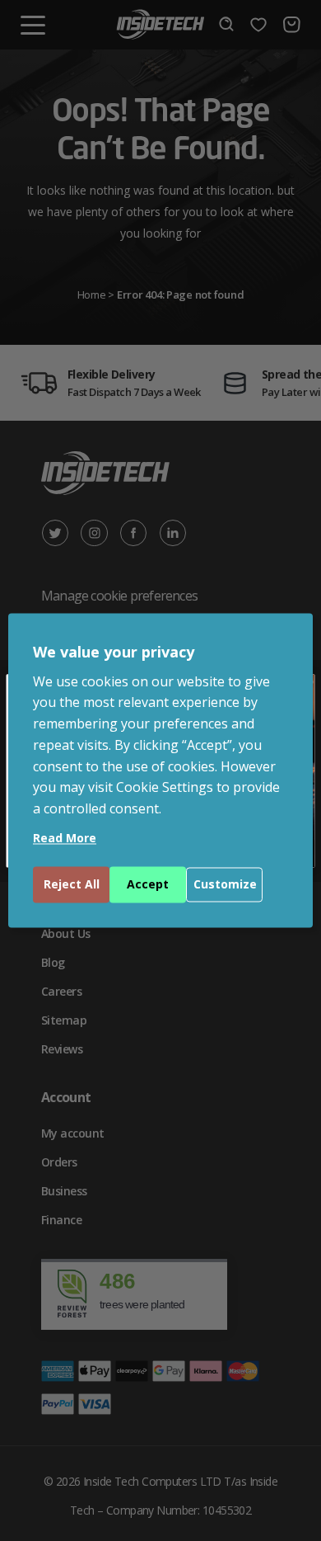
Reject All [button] (72, 885)
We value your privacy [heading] (113, 652)
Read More (64, 838)
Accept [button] (148, 885)
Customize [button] (225, 885)
